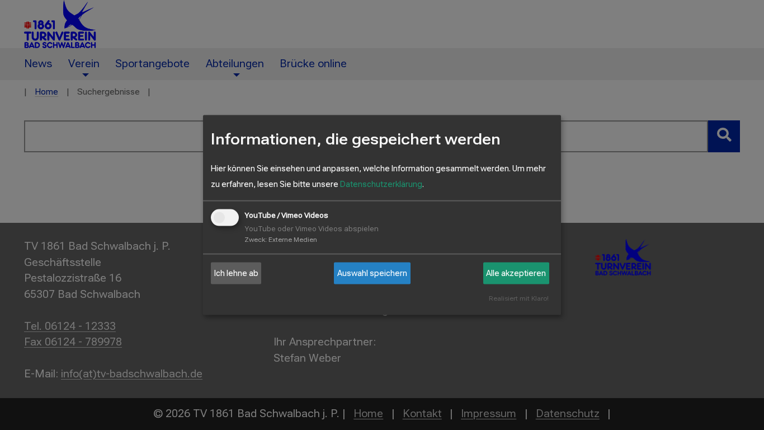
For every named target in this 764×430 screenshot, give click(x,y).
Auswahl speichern (372, 273)
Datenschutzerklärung (381, 184)
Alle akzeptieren (516, 273)
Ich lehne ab (236, 273)
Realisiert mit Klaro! (519, 298)
